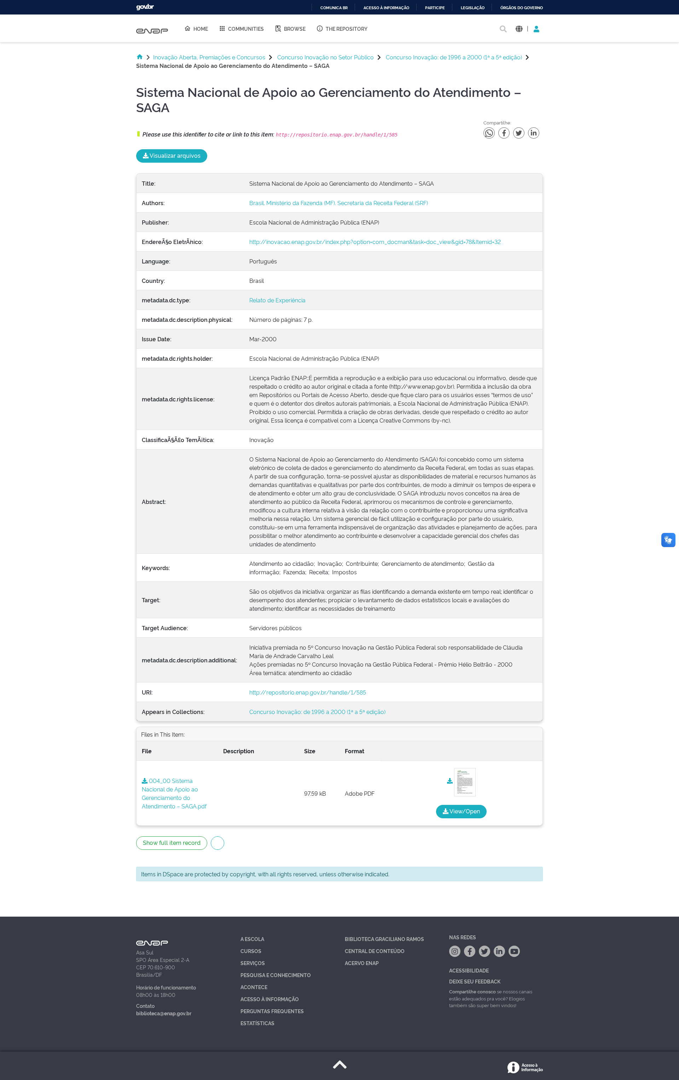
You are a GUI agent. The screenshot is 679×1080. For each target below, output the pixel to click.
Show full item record (172, 842)
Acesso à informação (386, 8)
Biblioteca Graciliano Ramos (384, 938)
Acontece (253, 986)
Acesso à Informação (269, 998)
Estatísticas (257, 1023)
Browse (295, 28)
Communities (246, 28)
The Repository (346, 28)
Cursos (250, 950)
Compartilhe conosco (472, 991)
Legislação (472, 8)
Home (200, 28)
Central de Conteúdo (375, 950)
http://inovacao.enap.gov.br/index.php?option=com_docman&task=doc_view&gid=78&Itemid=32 (375, 241)
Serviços (252, 962)
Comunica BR (334, 8)
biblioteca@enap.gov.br (163, 1013)
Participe (435, 8)
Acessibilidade (469, 970)
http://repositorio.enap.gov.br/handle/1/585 (307, 692)
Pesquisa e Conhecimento (275, 974)
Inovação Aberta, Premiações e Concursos (209, 57)
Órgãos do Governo (521, 8)
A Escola (252, 938)
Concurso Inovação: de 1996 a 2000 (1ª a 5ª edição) (454, 57)
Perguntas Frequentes (272, 1011)
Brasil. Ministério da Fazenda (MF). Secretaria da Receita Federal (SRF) (338, 203)
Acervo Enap (362, 962)
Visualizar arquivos (175, 155)
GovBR (145, 7)
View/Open (464, 811)
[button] (519, 28)
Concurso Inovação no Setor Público (325, 57)
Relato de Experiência (277, 300)
